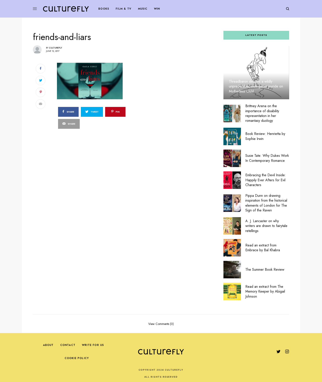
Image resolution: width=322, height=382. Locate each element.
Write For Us (93, 345)
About (48, 345)
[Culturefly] (66, 8)
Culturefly (55, 47)
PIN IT (104, 81)
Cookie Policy (77, 358)
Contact (67, 345)
